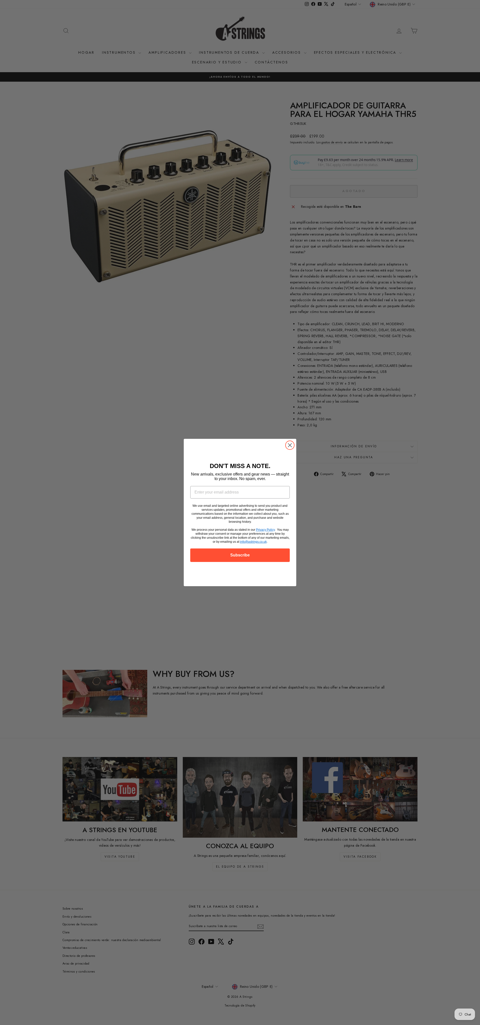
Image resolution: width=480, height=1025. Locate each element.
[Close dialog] (290, 445)
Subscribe (240, 555)
